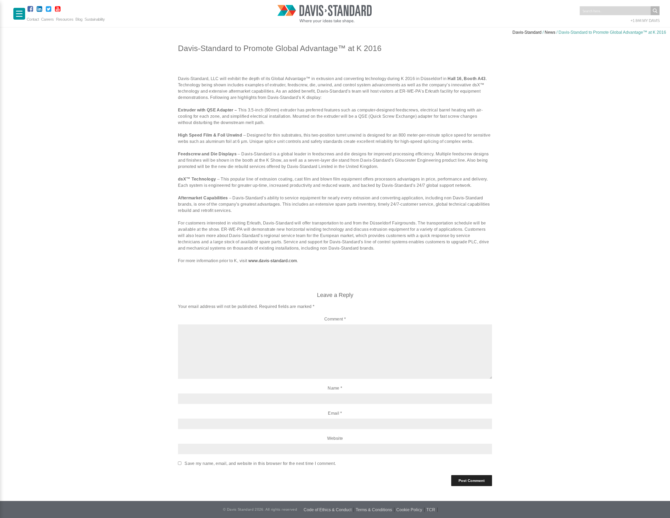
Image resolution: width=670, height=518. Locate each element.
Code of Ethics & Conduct (327, 510)
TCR (430, 510)
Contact (33, 19)
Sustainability (95, 19)
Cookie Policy (409, 510)
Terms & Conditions (374, 510)
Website (335, 438)
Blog (78, 19)
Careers (47, 19)
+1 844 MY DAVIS (645, 20)
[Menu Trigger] (19, 14)
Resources (65, 19)
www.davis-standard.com (272, 260)
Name (335, 388)
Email (335, 413)
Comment (335, 319)
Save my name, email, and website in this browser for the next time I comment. (260, 463)
